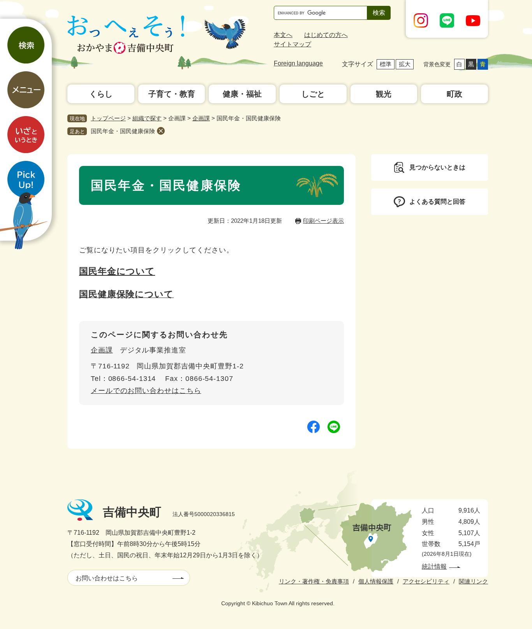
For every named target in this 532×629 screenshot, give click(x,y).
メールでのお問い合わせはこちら (146, 391)
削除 (161, 131)
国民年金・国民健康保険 (123, 131)
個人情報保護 (375, 581)
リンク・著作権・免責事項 (314, 581)
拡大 (404, 64)
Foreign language (298, 63)
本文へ (283, 35)
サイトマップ (292, 44)
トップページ (108, 118)
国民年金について (117, 271)
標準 (385, 64)
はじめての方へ (326, 35)
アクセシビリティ (426, 581)
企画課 (201, 118)
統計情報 (434, 566)
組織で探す (147, 118)
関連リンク (473, 581)
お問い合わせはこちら (107, 578)
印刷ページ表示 (323, 220)
